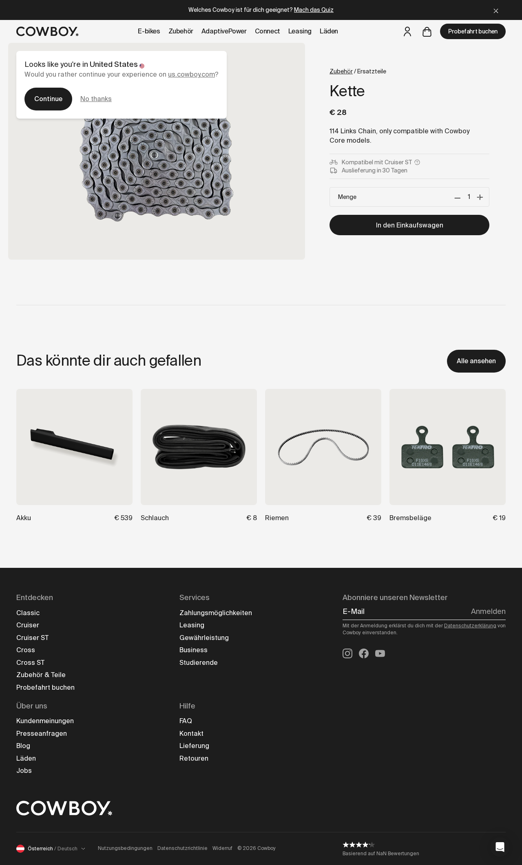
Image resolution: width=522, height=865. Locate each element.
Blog (23, 745)
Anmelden (488, 611)
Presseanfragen (41, 733)
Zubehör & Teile (41, 675)
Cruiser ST (32, 637)
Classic (28, 613)
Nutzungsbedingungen (125, 848)
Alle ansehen (476, 361)
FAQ (185, 721)
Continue (48, 99)
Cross (25, 650)
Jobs (24, 770)
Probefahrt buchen (473, 31)
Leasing (191, 625)
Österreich (52, 848)
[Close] (496, 10)
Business (193, 650)
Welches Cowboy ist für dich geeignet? (261, 9)
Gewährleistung (204, 637)
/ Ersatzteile (358, 71)
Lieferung (194, 745)
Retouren (193, 758)
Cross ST (30, 662)
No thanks (96, 99)
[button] (500, 847)
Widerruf (222, 848)
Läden (26, 758)
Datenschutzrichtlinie (182, 848)
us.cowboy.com (191, 74)
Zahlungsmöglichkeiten (215, 613)
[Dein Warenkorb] (427, 31)
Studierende (198, 662)
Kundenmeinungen (45, 721)
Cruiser (27, 625)
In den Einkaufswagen (409, 225)
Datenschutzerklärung (470, 625)
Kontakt (191, 733)
